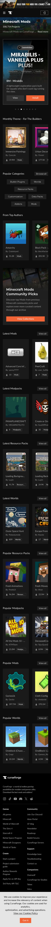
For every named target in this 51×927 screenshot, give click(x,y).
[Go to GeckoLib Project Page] (16, 688)
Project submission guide (11, 865)
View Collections (25, 319)
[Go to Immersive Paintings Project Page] (16, 144)
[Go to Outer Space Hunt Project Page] (16, 524)
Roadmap (31, 833)
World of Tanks (9, 847)
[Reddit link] (31, 799)
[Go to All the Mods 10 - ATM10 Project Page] (16, 634)
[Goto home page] (10, 13)
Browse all (41, 174)
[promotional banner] (25, 4)
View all (42, 333)
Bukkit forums (33, 838)
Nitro (29, 889)
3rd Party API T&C (11, 884)
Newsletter (32, 829)
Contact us (32, 864)
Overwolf (31, 875)
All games (7, 815)
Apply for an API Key (12, 879)
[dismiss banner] (46, 3)
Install (35, 98)
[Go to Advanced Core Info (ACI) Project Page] (16, 359)
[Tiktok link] (10, 799)
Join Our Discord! (35, 815)
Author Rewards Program (10, 872)
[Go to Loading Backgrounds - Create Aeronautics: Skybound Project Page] (16, 469)
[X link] (26, 799)
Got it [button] (25, 920)
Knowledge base (34, 854)
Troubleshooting (34, 859)
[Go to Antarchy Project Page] (16, 240)
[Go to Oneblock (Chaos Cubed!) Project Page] (16, 743)
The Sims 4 (7, 829)
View (15, 98)
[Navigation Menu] (4, 12)
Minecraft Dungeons (12, 843)
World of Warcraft (11, 824)
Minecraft (7, 819)
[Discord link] (20, 799)
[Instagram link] (4, 799)
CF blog (30, 824)
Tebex (29, 885)
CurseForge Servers (35, 843)
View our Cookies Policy (25, 913)
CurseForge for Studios (37, 880)
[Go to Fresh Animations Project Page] (16, 579)
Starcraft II (7, 833)
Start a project (9, 859)
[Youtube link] (15, 799)
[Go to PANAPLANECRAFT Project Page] (16, 414)
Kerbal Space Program (12, 838)
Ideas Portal (32, 819)
